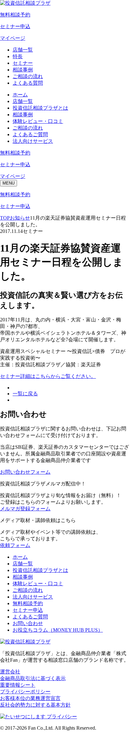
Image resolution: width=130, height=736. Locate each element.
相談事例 (23, 69)
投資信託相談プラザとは (40, 108)
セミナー (23, 63)
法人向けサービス (33, 141)
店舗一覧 (23, 49)
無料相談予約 (28, 603)
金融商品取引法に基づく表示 (33, 678)
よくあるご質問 (30, 134)
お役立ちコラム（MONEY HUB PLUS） (58, 630)
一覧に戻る (25, 393)
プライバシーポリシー (25, 691)
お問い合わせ (28, 623)
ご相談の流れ (28, 76)
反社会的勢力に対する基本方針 (35, 705)
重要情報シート (17, 685)
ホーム (20, 94)
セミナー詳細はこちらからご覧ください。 (48, 376)
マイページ (12, 38)
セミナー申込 (28, 610)
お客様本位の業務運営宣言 (30, 698)
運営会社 (10, 671)
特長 (18, 56)
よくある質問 (28, 83)
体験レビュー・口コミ (38, 121)
